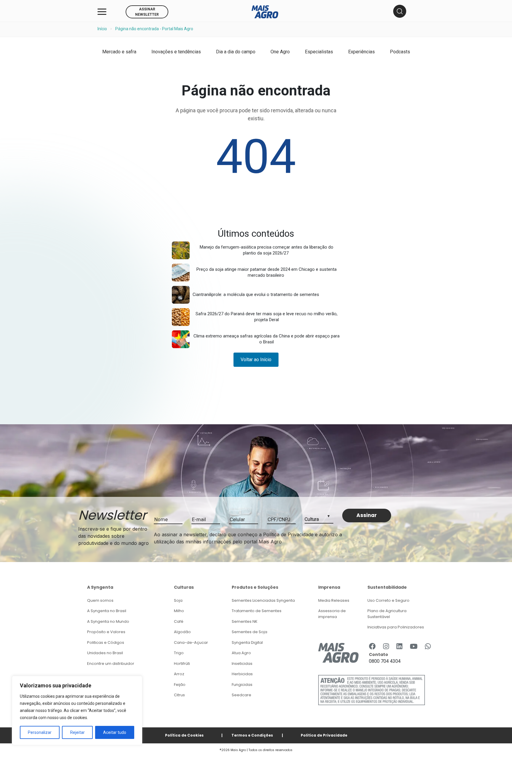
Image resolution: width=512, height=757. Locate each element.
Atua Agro (241, 653)
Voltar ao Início (256, 359)
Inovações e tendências (176, 52)
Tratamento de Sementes (256, 611)
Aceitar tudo (114, 732)
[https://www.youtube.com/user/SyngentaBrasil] (413, 646)
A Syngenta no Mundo (108, 621)
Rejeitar (77, 732)
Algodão (182, 632)
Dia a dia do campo (235, 52)
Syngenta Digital (247, 642)
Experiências (361, 52)
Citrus (179, 695)
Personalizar (40, 732)
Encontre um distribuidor (110, 663)
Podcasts (400, 52)
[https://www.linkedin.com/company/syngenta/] (399, 646)
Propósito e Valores (106, 632)
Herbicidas (242, 674)
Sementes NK (244, 621)
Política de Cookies (184, 735)
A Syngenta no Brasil (106, 611)
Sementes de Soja (249, 632)
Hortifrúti (182, 663)
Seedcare (241, 695)
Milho (179, 611)
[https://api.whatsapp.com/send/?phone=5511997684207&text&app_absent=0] (428, 646)
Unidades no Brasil (105, 653)
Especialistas (319, 52)
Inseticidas (242, 663)
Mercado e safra (119, 52)
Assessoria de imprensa (332, 614)
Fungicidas (242, 684)
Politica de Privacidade (324, 735)
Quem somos (100, 600)
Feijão (179, 684)
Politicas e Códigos (105, 642)
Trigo (179, 653)
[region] (77, 710)
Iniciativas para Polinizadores (395, 627)
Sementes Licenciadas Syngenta (263, 600)
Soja (178, 600)
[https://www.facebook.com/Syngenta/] (372, 646)
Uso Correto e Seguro (388, 600)
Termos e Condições (252, 735)
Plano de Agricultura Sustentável (387, 614)
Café (178, 621)
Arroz (179, 674)
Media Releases (333, 600)
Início (102, 29)
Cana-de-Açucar (191, 642)
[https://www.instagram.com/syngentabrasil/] (386, 646)
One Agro (280, 52)
